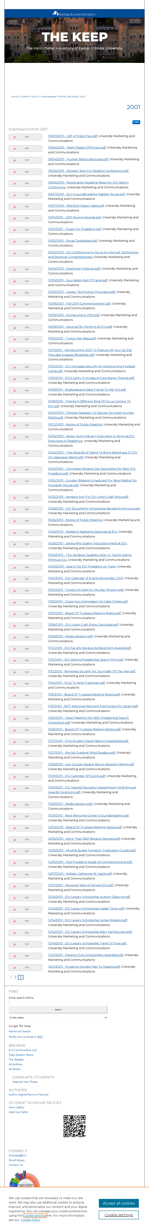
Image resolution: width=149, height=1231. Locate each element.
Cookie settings (35, 1215)
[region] (74, 1209)
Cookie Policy (30, 1220)
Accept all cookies (119, 1203)
